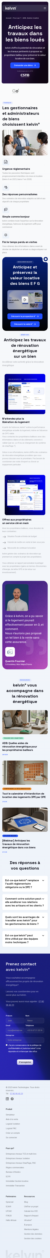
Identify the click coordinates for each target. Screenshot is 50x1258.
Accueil (9, 18)
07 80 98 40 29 (16, 1093)
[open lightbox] (24, 299)
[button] (45, 8)
